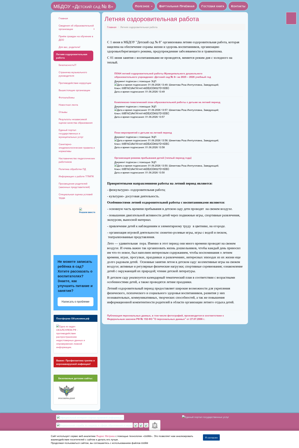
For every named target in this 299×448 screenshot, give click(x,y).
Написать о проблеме (75, 301)
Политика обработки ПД (72, 169)
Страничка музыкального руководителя (73, 73)
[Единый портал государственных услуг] (205, 416)
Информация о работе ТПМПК (76, 176)
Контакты (238, 6)
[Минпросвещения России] (136, 425)
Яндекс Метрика (105, 436)
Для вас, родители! (69, 47)
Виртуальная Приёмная (176, 6)
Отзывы (63, 112)
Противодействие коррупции (75, 83)
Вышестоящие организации (74, 90)
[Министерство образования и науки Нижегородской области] (154, 425)
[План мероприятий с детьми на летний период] (110, 141)
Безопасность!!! (67, 65)
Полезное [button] (143, 6)
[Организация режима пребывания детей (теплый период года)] (110, 166)
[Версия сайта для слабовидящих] (291, 18)
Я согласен (211, 437)
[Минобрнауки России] (141, 425)
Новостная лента (68, 104)
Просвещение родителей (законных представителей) (74, 185)
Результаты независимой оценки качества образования (76, 120)
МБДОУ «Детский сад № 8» (83, 6)
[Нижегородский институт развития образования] (146, 425)
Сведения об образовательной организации (76, 27)
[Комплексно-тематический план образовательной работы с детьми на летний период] (110, 110)
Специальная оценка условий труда (76, 195)
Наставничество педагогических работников (77, 159)
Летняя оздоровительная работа (71, 55)
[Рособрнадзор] (95, 425)
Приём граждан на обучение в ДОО (76, 37)
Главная (63, 18)
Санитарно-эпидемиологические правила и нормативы (77, 147)
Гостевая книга (212, 6)
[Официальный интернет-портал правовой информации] (90, 417)
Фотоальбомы (67, 97)
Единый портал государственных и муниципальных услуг (71, 133)
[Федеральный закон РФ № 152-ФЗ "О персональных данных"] (239, 317)
